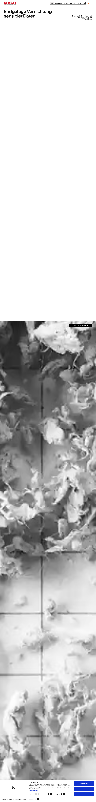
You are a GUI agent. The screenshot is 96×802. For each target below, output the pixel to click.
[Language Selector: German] (89, 3)
